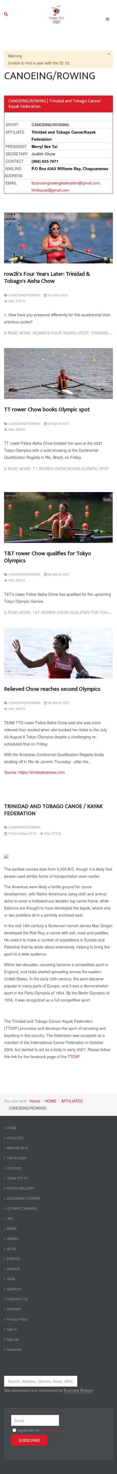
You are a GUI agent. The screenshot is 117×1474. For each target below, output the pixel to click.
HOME (50, 1101)
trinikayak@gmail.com (50, 190)
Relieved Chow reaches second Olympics (52, 689)
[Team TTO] (56, 14)
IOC (10, 1218)
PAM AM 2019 (17, 1148)
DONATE (13, 1268)
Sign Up (13, 1339)
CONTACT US (17, 1299)
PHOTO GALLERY (20, 1188)
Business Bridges (78, 1390)
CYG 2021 (14, 1168)
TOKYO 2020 (16, 1158)
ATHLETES (15, 1137)
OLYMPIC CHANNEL (22, 1208)
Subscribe (14, 1349)
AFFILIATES (71, 1101)
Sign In (12, 1329)
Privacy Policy (17, 1319)
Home (35, 1101)
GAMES (13, 1238)
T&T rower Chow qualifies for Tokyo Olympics (47, 557)
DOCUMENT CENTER (23, 1198)
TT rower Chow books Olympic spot (47, 409)
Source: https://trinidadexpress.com (34, 772)
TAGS (11, 1278)
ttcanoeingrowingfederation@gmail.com (66, 183)
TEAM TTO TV (17, 1178)
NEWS (12, 1228)
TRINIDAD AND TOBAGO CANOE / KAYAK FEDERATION (53, 810)
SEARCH (14, 1288)
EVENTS (13, 1258)
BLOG (11, 1248)
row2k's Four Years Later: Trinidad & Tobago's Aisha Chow (47, 277)
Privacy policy (50, 1430)
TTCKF (74, 1056)
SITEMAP (14, 1309)
